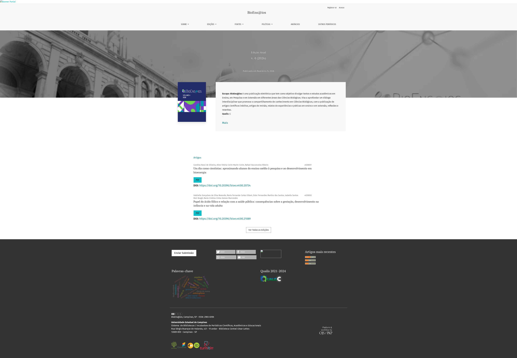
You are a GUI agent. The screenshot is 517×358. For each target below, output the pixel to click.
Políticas (266, 24)
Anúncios (295, 24)
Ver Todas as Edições (258, 230)
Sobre (184, 24)
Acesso (341, 8)
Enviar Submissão (184, 252)
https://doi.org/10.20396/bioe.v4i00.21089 (225, 218)
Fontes (238, 24)
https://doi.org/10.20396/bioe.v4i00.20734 (225, 185)
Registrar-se (332, 8)
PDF (197, 180)
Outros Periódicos (327, 24)
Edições (211, 24)
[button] (225, 252)
